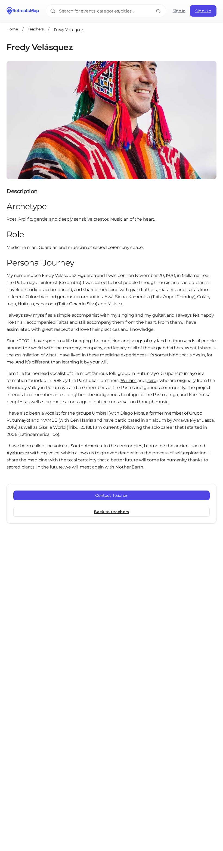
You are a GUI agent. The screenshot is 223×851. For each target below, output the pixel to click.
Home (12, 29)
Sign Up (203, 10)
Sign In (179, 10)
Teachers (36, 29)
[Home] (23, 11)
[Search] (158, 10)
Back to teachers (111, 511)
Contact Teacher (111, 495)
